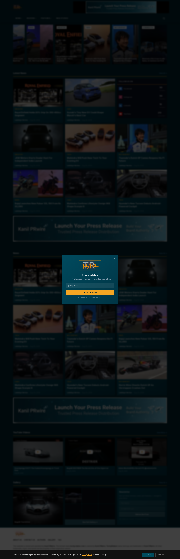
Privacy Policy (87, 555)
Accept (148, 555)
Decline (161, 555)
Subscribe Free (90, 292)
